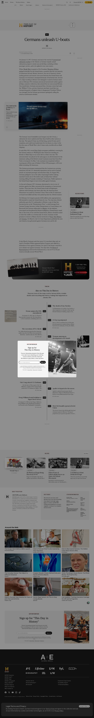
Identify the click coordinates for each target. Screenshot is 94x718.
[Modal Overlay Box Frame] (47, 359)
